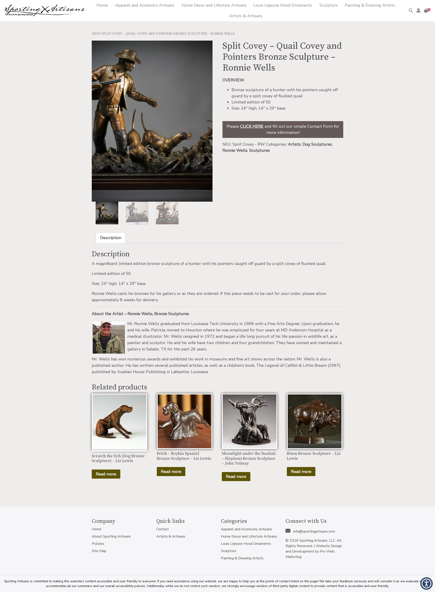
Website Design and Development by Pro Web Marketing (313, 551)
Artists (294, 144)
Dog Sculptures (317, 144)
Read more (106, 474)
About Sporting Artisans (111, 536)
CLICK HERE (251, 126)
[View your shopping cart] (426, 10)
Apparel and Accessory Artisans (246, 529)
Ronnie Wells (234, 150)
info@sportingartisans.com (313, 531)
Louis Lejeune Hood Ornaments (246, 543)
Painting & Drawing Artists (242, 558)
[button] (426, 583)
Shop (96, 34)
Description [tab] (110, 237)
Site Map (99, 550)
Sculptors (228, 550)
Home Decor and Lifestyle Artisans (249, 536)
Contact (162, 529)
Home (97, 529)
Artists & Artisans (170, 536)
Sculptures (259, 150)
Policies (98, 543)
